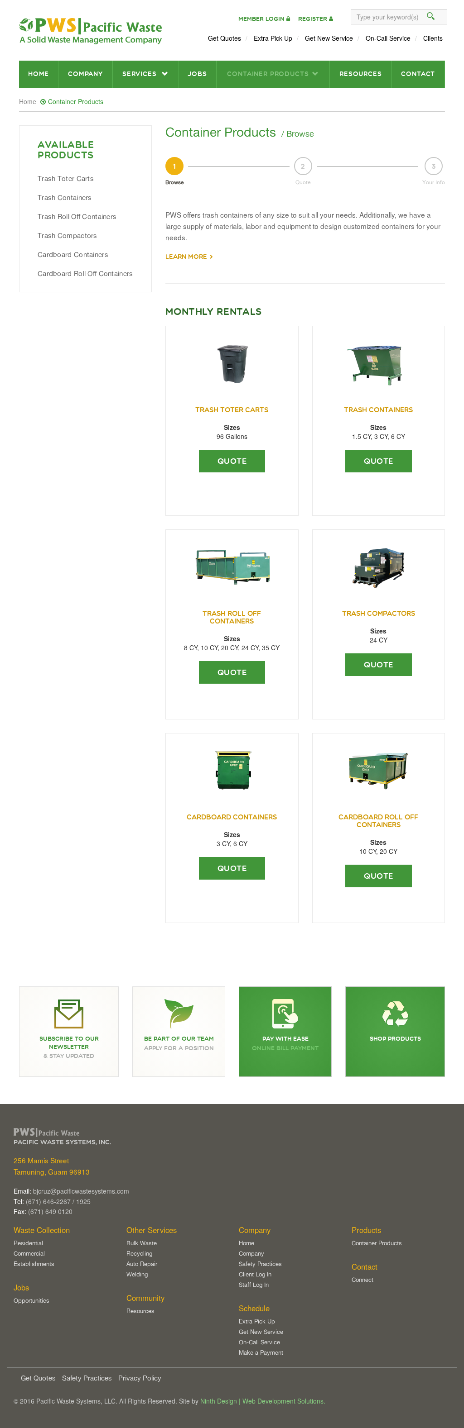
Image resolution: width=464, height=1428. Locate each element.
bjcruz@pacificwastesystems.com (81, 1190)
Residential (28, 1243)
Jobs (197, 73)
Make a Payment (261, 1352)
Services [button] (140, 73)
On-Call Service (388, 38)
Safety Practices (260, 1263)
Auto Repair (141, 1263)
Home (38, 73)
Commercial (29, 1253)
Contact (418, 73)
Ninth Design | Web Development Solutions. (262, 1400)
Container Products (377, 1243)
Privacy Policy (139, 1378)
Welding (137, 1274)
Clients (433, 38)
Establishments (34, 1263)
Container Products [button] (268, 73)
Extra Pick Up (273, 38)
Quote (232, 461)
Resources (360, 73)
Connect (362, 1279)
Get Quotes (224, 38)
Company (85, 73)
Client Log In (255, 1274)
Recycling (139, 1253)
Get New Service (329, 38)
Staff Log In (254, 1284)
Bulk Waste (141, 1243)
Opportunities (31, 1300)
